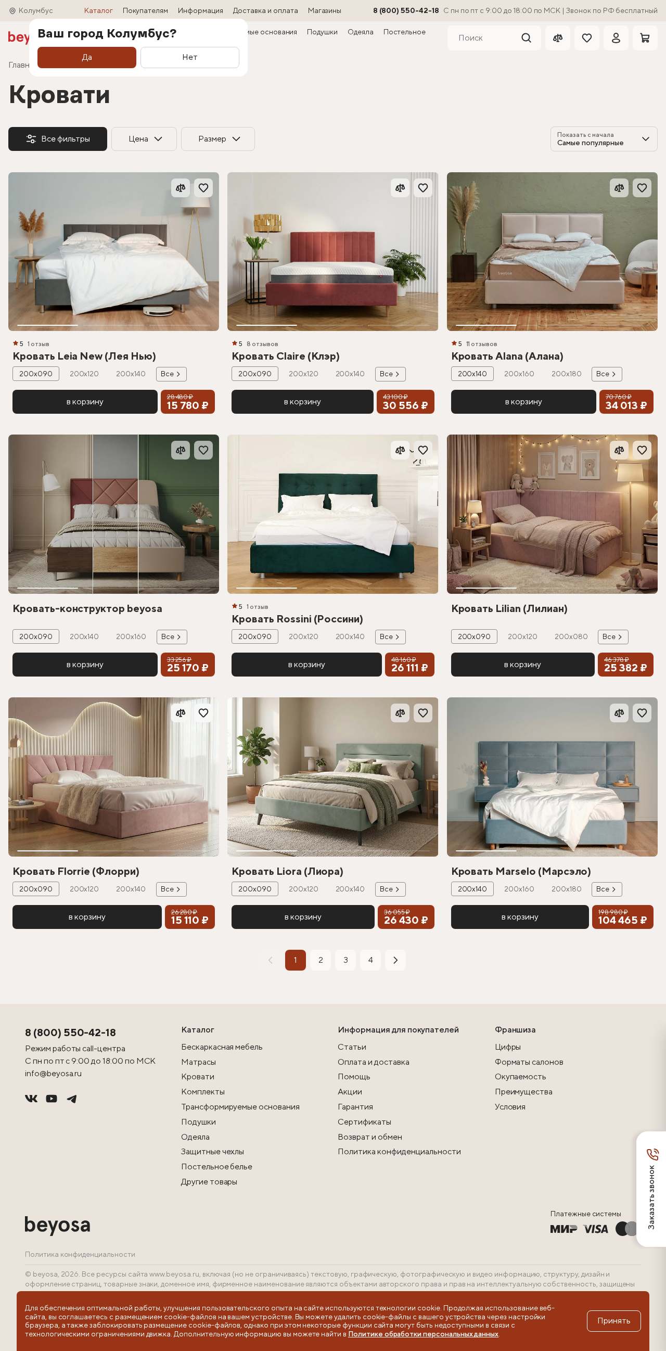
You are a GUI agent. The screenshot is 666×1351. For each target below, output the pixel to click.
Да (87, 57)
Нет (190, 57)
